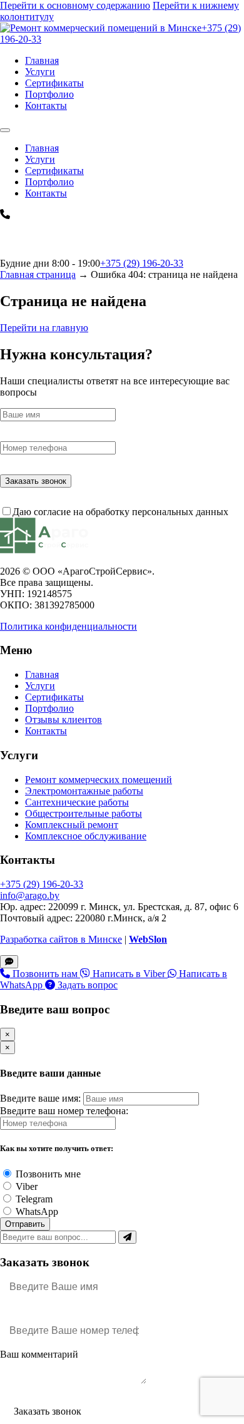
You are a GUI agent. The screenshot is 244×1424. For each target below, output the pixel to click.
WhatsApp (37, 1211)
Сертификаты (54, 83)
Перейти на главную (44, 327)
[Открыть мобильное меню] (5, 130)
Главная (42, 60)
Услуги (40, 71)
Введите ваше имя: (40, 1098)
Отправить (25, 1224)
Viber (27, 1186)
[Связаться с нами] (9, 961)
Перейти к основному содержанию (75, 5)
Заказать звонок (35, 481)
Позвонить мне (48, 1174)
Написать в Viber (129, 973)
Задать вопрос (86, 985)
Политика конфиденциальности (68, 626)
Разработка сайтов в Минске (61, 939)
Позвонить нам (45, 973)
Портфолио (49, 94)
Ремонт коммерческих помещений (98, 779)
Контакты (46, 105)
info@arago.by (29, 895)
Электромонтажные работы (84, 791)
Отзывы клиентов (63, 719)
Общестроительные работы (83, 813)
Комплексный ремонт (71, 824)
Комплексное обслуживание (85, 836)
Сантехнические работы (77, 802)
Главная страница (38, 274)
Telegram (34, 1199)
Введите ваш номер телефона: (64, 1110)
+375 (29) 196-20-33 (141, 263)
